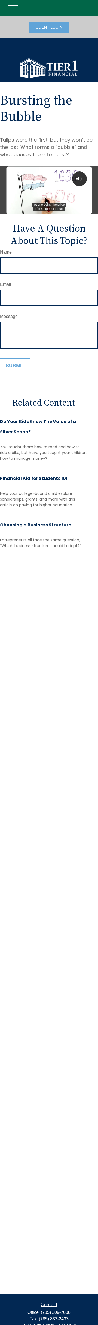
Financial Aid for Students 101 (34, 478)
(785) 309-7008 (56, 1312)
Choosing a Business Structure (35, 525)
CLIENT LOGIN (49, 27)
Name (6, 252)
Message (9, 316)
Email (5, 284)
